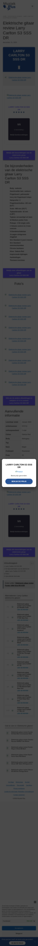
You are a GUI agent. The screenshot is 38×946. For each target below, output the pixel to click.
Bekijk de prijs (19, 481)
